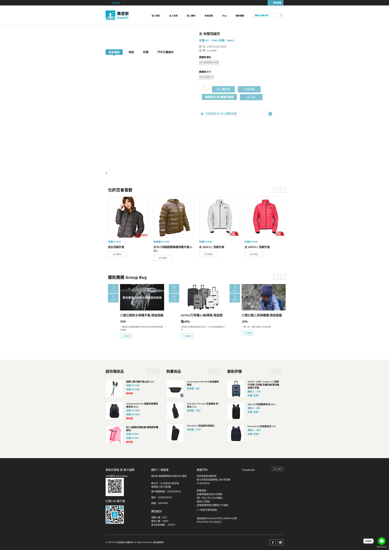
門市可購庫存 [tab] (165, 52)
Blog (224, 15)
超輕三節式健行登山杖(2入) (140, 381)
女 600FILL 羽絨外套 (211, 247)
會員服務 (209, 15)
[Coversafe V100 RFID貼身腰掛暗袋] (175, 388)
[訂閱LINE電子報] (126, 514)
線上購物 (191, 15)
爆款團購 (240, 15)
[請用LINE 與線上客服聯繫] (126, 487)
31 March (113, 300)
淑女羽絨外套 (116, 247)
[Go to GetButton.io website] (382, 547)
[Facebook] (273, 542)
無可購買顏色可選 (209, 62)
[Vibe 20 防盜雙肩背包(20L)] (235, 411)
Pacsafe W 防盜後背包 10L (262, 426)
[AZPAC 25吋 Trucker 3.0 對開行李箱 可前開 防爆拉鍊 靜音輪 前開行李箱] (235, 388)
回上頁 (251, 97)
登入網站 (156, 15)
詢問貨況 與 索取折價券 (219, 97)
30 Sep (234, 300)
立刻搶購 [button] (126, 336)
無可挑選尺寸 (206, 77)
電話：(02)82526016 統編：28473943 (161, 500)
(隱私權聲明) (158, 542)
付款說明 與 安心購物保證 (221, 113)
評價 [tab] (145, 52)
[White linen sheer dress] (128, 217)
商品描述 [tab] (114, 52)
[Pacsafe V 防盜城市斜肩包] (175, 432)
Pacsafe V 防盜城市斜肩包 (200, 425)
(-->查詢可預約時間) (207, 510)
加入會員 (173, 15)
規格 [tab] (131, 52)
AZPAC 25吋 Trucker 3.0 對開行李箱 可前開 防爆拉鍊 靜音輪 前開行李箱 (263, 384)
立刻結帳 (249, 89)
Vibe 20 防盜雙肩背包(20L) (261, 404)
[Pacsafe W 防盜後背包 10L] (235, 433)
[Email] (280, 542)
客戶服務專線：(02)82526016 (166, 491)
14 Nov (174, 300)
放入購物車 (223, 89)
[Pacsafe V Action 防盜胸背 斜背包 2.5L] (175, 410)
